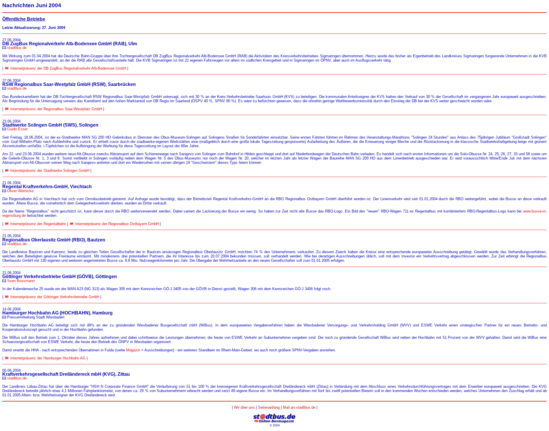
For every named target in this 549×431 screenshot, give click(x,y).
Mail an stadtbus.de (299, 407)
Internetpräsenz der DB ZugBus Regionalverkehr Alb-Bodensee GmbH (68, 68)
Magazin (133, 350)
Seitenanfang (269, 407)
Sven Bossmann (21, 281)
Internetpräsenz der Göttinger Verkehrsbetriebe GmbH (54, 297)
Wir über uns (244, 407)
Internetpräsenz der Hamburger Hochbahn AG (47, 358)
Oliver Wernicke (20, 191)
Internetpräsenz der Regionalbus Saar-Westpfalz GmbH (56, 109)
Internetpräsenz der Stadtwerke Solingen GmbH (49, 170)
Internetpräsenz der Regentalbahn (38, 224)
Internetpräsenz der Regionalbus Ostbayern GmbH (117, 224)
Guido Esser (17, 129)
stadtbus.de (17, 48)
